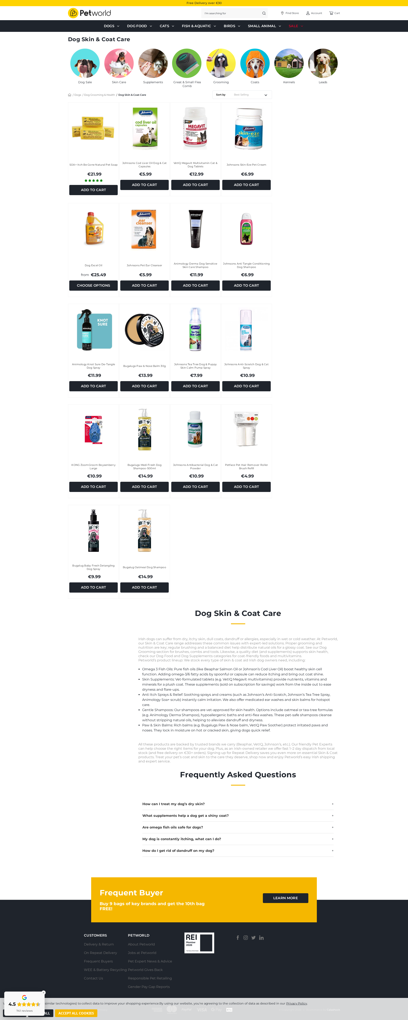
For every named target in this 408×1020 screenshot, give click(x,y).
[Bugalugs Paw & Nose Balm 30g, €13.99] (144, 329)
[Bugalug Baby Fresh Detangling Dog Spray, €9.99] (93, 530)
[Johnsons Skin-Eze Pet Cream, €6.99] (246, 128)
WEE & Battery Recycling (105, 970)
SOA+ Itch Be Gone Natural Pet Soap (93, 164)
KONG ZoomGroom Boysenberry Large (93, 466)
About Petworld (141, 944)
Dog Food (137, 26)
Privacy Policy (296, 1003)
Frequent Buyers (98, 961)
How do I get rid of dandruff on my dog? (238, 851)
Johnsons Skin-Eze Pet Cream (246, 164)
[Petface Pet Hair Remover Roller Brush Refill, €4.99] (246, 430)
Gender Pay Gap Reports (149, 987)
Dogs (109, 26)
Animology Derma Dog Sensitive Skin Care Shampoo (195, 265)
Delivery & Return (99, 944)
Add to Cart (93, 190)
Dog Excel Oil (93, 265)
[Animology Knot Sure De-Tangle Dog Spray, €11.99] (93, 329)
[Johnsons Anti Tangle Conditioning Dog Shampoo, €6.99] (246, 229)
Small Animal (262, 26)
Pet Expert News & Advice (150, 961)
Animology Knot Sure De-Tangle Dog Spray (93, 366)
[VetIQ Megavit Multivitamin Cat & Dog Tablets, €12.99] (195, 128)
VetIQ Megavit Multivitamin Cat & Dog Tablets (195, 164)
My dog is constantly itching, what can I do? (238, 839)
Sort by (220, 94)
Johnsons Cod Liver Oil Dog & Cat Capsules (144, 164)
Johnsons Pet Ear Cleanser (144, 265)
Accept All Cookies (76, 1013)
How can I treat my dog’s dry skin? (238, 804)
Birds (229, 26)
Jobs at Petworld (142, 953)
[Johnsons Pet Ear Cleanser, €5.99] (144, 229)
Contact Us (93, 978)
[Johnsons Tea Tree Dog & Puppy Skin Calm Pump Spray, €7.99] (195, 329)
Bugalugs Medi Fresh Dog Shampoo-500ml (145, 466)
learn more (285, 898)
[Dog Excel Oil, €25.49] (93, 229)
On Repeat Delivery (100, 953)
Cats (164, 26)
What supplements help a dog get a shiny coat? (238, 816)
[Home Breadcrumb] (69, 95)
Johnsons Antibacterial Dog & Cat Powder (195, 466)
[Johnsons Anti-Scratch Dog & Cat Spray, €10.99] (246, 329)
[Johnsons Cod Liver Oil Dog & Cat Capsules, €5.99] (144, 128)
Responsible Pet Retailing (150, 978)
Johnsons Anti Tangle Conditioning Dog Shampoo (246, 265)
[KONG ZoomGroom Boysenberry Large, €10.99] (93, 430)
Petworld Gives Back (145, 970)
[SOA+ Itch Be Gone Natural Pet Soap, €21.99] (93, 128)
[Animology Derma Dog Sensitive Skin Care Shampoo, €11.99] (195, 229)
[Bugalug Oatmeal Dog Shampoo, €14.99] (144, 530)
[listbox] (252, 94)
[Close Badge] (43, 992)
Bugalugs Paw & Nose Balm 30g (144, 366)
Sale (293, 26)
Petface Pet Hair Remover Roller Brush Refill (246, 466)
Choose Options (93, 285)
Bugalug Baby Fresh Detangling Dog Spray (93, 567)
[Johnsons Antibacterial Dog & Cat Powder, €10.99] (195, 430)
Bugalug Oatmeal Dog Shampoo (144, 567)
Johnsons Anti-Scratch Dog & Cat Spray (246, 366)
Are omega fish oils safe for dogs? (238, 827)
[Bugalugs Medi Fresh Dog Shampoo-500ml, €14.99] (144, 430)
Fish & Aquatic (196, 26)
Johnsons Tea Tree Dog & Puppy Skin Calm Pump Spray (195, 366)
